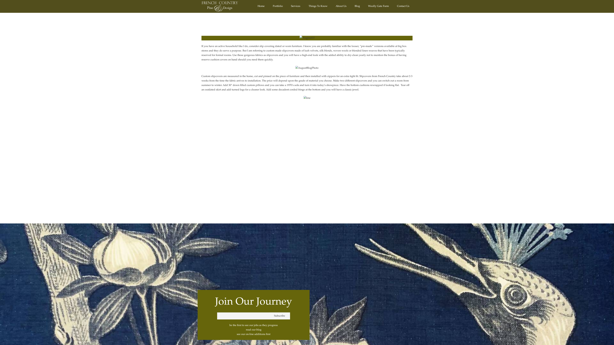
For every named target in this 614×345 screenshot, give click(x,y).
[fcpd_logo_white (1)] (219, 6)
